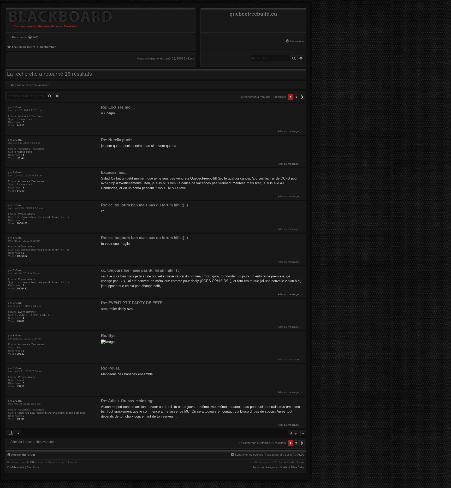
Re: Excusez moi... (118, 107)
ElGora (17, 107)
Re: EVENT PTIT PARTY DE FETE (131, 303)
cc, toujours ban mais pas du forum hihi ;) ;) (43, 217)
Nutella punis (24, 151)
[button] (302, 97)
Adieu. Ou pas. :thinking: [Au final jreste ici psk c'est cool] (51, 412)
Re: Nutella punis (116, 140)
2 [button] (296, 97)
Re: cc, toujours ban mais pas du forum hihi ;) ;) (144, 205)
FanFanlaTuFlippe (294, 462)
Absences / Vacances (31, 116)
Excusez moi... (25, 119)
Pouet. (21, 380)
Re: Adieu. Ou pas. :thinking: (127, 400)
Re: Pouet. (110, 368)
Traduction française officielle (270, 467)
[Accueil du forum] (59, 15)
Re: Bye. (108, 335)
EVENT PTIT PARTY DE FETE (35, 314)
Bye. (19, 347)
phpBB (30, 462)
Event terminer (26, 311)
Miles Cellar (298, 467)
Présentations (26, 213)
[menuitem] (295, 41)
